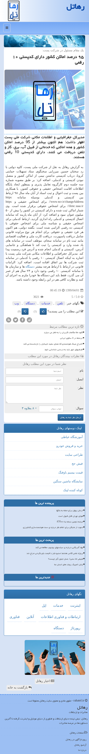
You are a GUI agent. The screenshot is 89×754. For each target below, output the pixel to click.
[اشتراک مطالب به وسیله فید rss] (9, 319)
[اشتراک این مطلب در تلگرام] (29, 319)
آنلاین (30, 617)
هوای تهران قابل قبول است (70, 516)
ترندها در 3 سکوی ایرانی (71, 338)
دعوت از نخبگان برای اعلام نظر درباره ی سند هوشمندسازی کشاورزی (53, 527)
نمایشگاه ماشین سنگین (68, 481)
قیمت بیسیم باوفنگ (70, 472)
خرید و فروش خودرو (69, 446)
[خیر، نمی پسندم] (25, 311)
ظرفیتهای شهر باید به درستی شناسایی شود (63, 349)
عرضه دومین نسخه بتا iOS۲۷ (70, 522)
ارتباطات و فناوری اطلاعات (60, 617)
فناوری (15, 617)
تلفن (60, 303)
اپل (44, 605)
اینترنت (75, 605)
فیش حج (77, 463)
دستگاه (29, 266)
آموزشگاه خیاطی (72, 437)
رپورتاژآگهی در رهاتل (76, 739)
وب (16, 303)
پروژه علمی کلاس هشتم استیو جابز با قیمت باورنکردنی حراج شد (55, 553)
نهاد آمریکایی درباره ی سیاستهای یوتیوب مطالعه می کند (59, 547)
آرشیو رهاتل (80, 745)
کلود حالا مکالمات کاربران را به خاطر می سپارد (63, 332)
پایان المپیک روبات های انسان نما (68, 564)
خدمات (45, 303)
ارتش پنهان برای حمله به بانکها (69, 510)
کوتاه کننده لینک (73, 490)
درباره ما (82, 750)
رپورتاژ (75, 628)
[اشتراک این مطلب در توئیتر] (16, 319)
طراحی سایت (74, 454)
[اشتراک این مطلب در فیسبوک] (22, 319)
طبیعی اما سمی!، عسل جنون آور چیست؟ (65, 559)
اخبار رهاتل (43, 681)
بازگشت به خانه (18, 687)
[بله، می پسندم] (43, 311)
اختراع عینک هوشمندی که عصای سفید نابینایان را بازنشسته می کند (53, 344)
